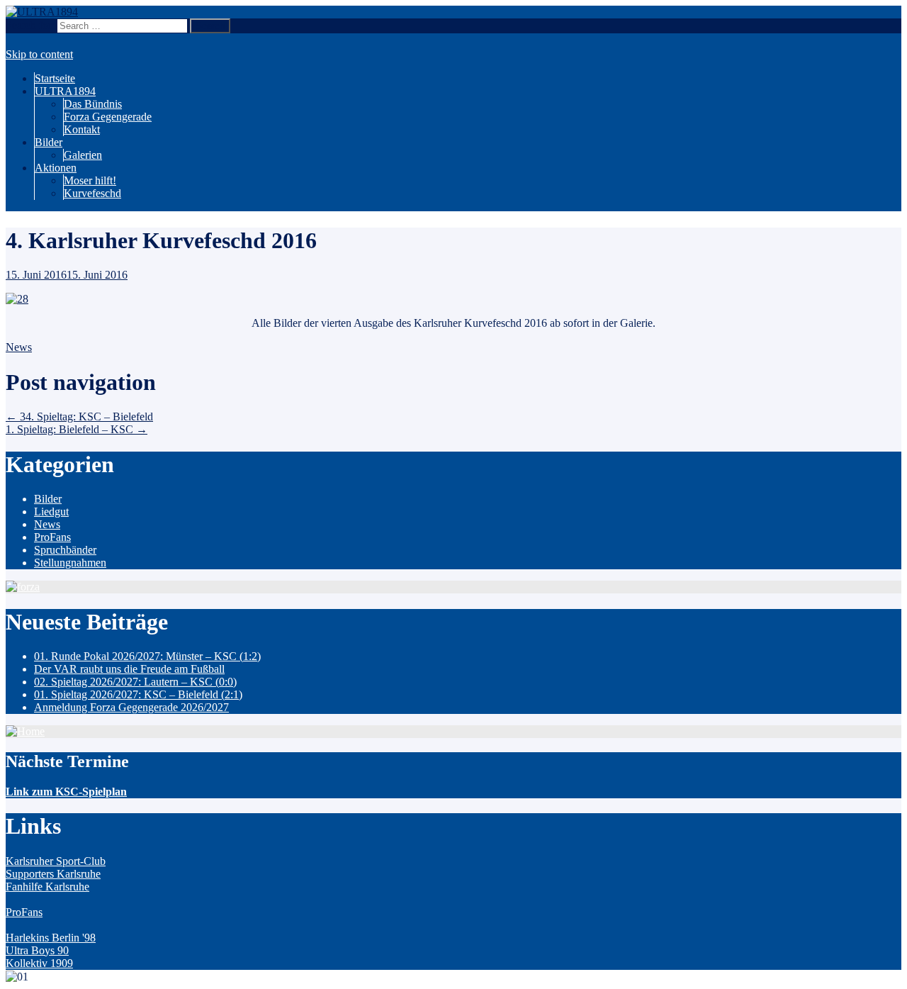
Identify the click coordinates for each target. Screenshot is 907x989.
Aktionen (56, 168)
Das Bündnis (93, 104)
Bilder (48, 142)
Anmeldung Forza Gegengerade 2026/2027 (131, 707)
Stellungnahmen (70, 563)
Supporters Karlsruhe (53, 874)
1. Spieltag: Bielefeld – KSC (76, 429)
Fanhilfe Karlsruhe (47, 887)
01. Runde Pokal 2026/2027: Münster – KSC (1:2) (147, 656)
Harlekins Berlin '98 (51, 938)
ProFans (52, 537)
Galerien (83, 155)
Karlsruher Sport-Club (56, 861)
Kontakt (82, 129)
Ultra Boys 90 (37, 950)
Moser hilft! (90, 180)
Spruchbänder (65, 550)
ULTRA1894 (65, 91)
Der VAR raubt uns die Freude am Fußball (129, 669)
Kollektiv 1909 (39, 963)
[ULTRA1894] (42, 12)
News (19, 347)
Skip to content (39, 54)
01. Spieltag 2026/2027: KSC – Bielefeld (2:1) (138, 694)
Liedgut (51, 511)
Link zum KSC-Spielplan (66, 792)
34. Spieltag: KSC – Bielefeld (79, 416)
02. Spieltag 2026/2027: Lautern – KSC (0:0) (135, 682)
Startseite (55, 78)
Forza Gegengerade (108, 117)
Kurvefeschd (92, 193)
